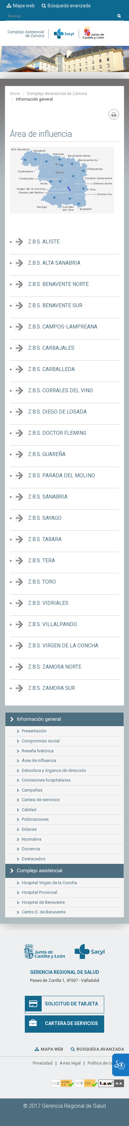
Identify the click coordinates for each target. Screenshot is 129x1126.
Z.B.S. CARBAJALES (51, 348)
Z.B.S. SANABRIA (47, 497)
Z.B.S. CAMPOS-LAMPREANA (62, 327)
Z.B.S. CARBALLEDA (51, 369)
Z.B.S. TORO (42, 582)
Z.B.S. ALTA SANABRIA (54, 263)
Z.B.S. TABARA (45, 539)
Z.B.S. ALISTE (44, 241)
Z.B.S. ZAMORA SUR (51, 688)
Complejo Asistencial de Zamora (57, 93)
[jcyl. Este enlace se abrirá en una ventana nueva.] (44, 951)
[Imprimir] (113, 114)
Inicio (15, 93)
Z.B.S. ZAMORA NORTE (54, 667)
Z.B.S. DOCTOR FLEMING (57, 433)
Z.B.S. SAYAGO (45, 518)
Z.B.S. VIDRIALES (48, 603)
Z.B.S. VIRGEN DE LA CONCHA (63, 645)
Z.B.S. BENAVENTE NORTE (58, 284)
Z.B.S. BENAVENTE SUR (55, 305)
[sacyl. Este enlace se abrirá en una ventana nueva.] (90, 951)
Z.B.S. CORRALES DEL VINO (60, 390)
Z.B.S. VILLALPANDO (52, 624)
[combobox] (59, 16)
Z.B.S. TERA (41, 560)
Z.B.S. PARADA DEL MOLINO (61, 475)
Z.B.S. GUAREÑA (46, 454)
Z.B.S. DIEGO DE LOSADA (57, 412)
